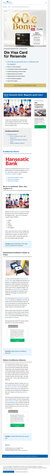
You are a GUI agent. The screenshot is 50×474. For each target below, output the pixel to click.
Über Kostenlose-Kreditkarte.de (31, 456)
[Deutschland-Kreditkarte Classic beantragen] (17, 161)
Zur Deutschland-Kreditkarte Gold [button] (25, 85)
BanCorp (12, 243)
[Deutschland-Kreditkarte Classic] (17, 267)
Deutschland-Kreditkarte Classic (15, 177)
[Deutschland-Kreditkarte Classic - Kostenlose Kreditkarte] (25, 28)
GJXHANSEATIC (15, 233)
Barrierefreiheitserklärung (19, 456)
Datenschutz (10, 456)
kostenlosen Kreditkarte (13, 401)
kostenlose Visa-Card (17, 289)
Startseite (5, 6)
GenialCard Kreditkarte (13, 181)
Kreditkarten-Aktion (12, 134)
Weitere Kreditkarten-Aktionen (17, 143)
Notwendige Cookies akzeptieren (21, 471)
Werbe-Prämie (14, 351)
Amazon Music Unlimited (15, 386)
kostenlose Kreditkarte (19, 211)
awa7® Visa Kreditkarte (13, 179)
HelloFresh (24, 392)
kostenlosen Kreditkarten (11, 174)
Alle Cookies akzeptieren (8, 471)
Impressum (5, 456)
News (9, 6)
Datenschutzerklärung (21, 467)
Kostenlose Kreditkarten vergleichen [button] (40, 127)
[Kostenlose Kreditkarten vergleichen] (40, 113)
